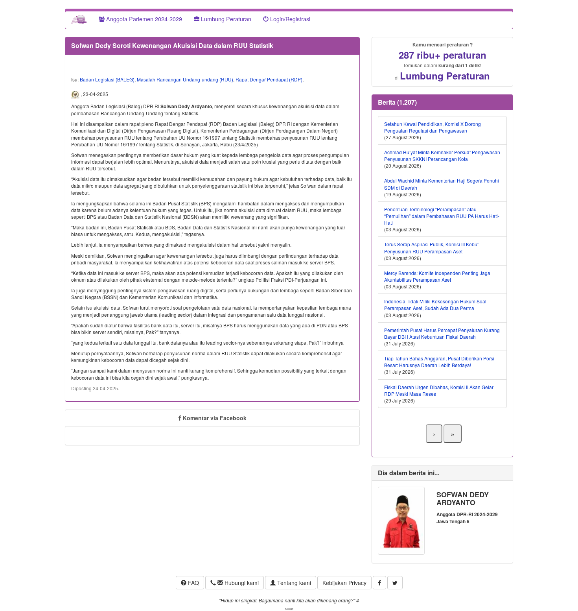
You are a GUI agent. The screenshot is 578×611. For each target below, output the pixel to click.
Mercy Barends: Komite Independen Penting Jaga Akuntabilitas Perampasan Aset (437, 276)
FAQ (192, 583)
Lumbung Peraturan (225, 19)
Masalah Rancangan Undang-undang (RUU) (185, 79)
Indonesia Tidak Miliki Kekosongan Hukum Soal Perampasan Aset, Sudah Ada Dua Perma (435, 304)
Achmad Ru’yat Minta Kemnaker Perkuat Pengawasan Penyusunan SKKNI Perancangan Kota (442, 155)
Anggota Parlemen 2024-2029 (143, 19)
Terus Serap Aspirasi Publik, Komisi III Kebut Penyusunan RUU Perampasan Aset (431, 247)
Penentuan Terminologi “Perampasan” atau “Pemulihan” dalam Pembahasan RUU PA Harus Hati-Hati (441, 216)
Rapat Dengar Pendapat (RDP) (269, 79)
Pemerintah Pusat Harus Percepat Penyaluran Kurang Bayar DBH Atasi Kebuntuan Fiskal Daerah (442, 333)
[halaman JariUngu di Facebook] (379, 582)
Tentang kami (293, 583)
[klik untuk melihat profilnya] (401, 520)
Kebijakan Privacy (344, 583)
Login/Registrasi (289, 19)
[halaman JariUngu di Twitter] (395, 582)
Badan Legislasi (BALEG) (107, 79)
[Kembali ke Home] (79, 19)
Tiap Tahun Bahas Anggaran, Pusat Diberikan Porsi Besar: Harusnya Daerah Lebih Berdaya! (439, 361)
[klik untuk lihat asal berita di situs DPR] (76, 94)
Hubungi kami (241, 583)
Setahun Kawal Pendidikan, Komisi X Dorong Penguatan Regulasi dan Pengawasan (432, 127)
